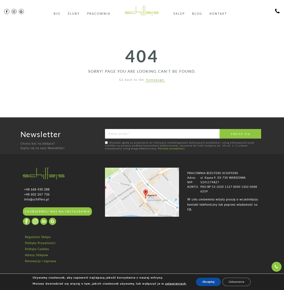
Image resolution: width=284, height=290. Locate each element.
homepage (155, 79)
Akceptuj (208, 282)
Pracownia (98, 13)
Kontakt (218, 13)
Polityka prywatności (171, 148)
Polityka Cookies (37, 249)
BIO (57, 13)
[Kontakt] (277, 11)
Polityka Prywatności (40, 243)
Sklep (179, 13)
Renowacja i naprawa (40, 261)
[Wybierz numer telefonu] (277, 267)
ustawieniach (175, 284)
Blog (197, 13)
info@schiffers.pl (36, 199)
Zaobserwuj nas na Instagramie (57, 211)
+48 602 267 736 (37, 194)
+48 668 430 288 (37, 189)
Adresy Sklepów (36, 255)
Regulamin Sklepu (38, 237)
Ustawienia (236, 282)
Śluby (74, 13)
